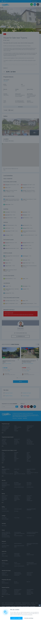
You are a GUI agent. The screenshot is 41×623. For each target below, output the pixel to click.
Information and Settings (28, 618)
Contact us (3, 606)
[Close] (40, 605)
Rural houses (13, 606)
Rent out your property (26, 606)
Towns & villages (32, 606)
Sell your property (19, 606)
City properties (8, 606)
